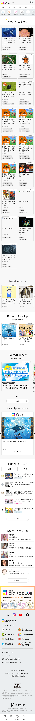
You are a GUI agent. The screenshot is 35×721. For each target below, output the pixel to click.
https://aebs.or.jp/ (6, 698)
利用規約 (21, 670)
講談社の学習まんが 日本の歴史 (11, 659)
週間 (9, 469)
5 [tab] (20, 451)
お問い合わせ (13, 670)
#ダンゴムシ (5, 101)
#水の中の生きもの (6, 47)
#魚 (29, 74)
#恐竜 (29, 104)
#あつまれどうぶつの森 (24, 101)
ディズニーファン (7, 655)
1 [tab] (14, 451)
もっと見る (17, 518)
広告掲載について (10, 673)
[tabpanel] (17, 433)
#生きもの (5, 74)
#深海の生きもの (6, 49)
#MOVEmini (5, 210)
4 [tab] (19, 451)
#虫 (3, 131)
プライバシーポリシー (23, 673)
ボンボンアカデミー (7, 652)
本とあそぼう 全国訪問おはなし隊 (11, 662)
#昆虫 (26, 74)
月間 (25, 469)
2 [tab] (16, 451)
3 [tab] (17, 451)
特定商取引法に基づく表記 (17, 676)
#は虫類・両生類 (6, 212)
